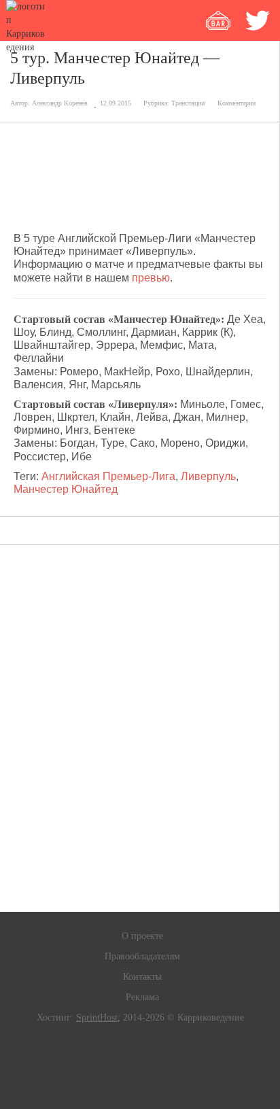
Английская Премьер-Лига (108, 476)
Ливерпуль (208, 476)
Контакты (142, 977)
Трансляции (188, 103)
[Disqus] (140, 728)
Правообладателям (142, 956)
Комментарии (236, 103)
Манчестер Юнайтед (66, 489)
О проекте (142, 936)
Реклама (142, 997)
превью (151, 278)
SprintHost (97, 1017)
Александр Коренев (60, 103)
